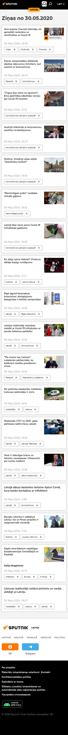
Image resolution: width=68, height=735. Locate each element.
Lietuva (28, 409)
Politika (9, 537)
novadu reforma (29, 537)
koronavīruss (28, 81)
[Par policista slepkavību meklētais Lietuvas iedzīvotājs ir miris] (54, 394)
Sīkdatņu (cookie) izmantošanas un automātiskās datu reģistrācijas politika (23, 688)
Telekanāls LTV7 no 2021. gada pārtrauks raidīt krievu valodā (20, 422)
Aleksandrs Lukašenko (32, 377)
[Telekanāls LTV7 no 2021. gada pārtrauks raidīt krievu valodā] (54, 426)
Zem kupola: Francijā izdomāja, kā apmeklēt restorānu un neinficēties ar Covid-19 (22, 32)
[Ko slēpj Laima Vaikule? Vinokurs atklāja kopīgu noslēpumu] (54, 265)
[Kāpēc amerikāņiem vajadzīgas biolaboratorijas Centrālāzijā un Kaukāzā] (54, 554)
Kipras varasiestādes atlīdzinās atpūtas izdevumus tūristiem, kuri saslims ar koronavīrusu (22, 63)
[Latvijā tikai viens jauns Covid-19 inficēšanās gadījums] (54, 231)
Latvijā (9, 314)
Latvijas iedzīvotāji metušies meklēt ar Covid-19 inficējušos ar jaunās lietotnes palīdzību (22, 328)
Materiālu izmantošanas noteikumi (21, 672)
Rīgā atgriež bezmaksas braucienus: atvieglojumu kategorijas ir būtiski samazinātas (22, 296)
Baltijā (18, 637)
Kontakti (45, 672)
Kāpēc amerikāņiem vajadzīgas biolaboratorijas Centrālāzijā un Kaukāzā (21, 551)
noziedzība (10, 409)
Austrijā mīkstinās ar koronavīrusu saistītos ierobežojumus (23, 129)
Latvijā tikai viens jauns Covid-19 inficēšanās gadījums (22, 227)
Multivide (25, 49)
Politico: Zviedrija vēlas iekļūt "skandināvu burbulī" (20, 161)
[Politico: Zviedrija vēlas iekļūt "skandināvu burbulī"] (54, 165)
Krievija (43, 576)
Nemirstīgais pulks (14, 213)
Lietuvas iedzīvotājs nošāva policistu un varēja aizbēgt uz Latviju (32, 590)
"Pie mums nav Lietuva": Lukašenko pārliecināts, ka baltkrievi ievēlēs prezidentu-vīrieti (20, 361)
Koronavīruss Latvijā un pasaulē (20, 115)
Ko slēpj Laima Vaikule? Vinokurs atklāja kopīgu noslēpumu (22, 261)
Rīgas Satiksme (28, 314)
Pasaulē (9, 81)
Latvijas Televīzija (29, 443)
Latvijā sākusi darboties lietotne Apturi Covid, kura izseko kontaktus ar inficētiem (32, 489)
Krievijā (46, 637)
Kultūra (9, 282)
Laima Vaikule (28, 282)
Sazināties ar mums (12, 681)
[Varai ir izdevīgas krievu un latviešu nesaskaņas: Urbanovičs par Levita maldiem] (54, 460)
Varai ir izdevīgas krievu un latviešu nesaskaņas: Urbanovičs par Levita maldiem (22, 458)
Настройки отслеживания (16, 694)
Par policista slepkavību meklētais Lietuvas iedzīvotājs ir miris (23, 391)
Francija (42, 49)
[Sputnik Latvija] (10, 5)
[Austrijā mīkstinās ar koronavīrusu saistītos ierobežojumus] (54, 132)
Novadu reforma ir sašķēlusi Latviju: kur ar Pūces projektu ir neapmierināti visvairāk (21, 519)
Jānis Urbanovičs (29, 475)
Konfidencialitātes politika (16, 677)
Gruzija (27, 576)
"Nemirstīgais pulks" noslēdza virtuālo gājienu (20, 195)
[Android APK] (12, 704)
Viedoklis (10, 576)
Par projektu (8, 667)
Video (8, 49)
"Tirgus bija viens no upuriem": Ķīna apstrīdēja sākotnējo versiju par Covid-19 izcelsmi (22, 95)
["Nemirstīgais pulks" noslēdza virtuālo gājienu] (54, 198)
